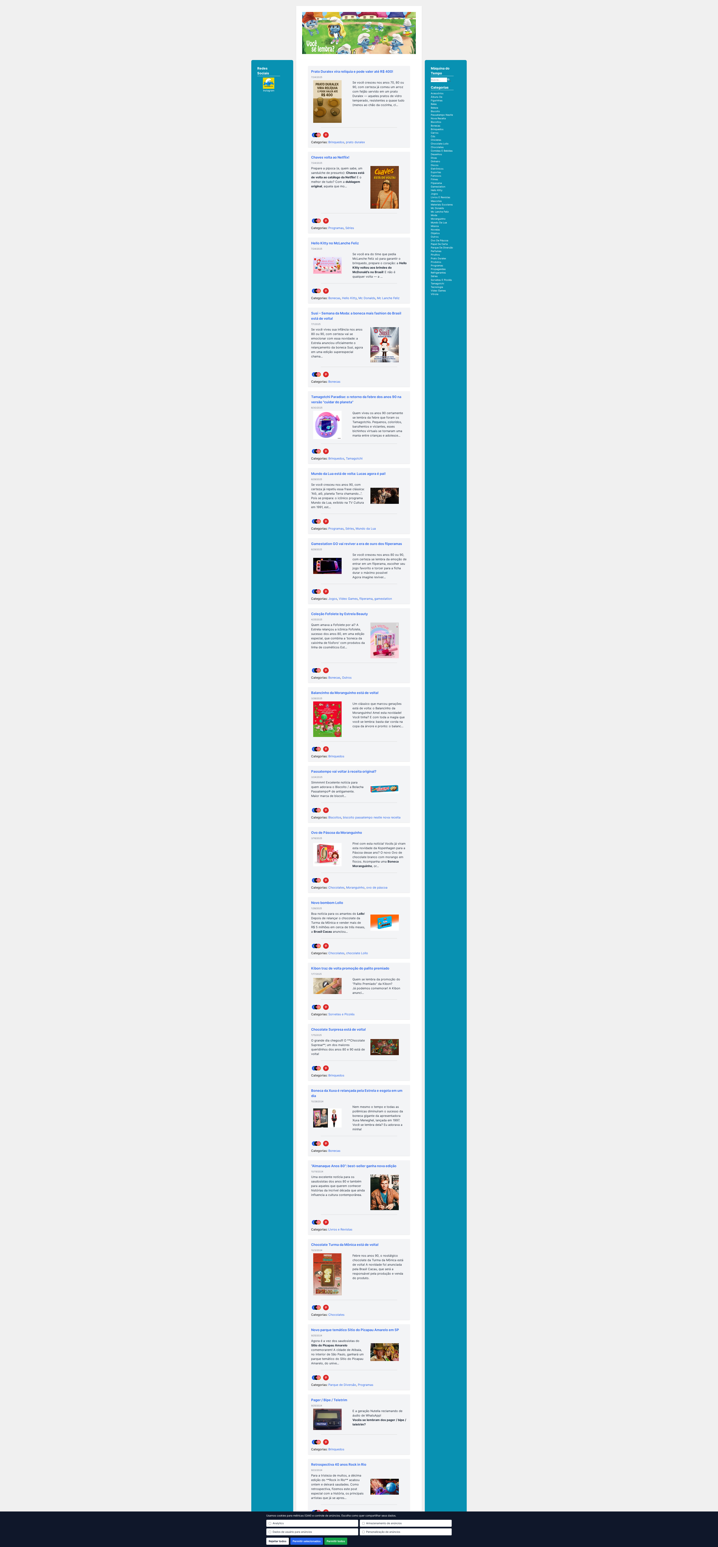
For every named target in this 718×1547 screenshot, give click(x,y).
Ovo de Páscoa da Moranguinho (336, 833)
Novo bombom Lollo (327, 903)
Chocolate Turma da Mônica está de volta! (345, 1245)
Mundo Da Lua (439, 222)
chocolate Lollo (357, 953)
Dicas (434, 157)
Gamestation (438, 186)
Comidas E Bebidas (442, 150)
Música (435, 226)
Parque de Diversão (342, 1385)
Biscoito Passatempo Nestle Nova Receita (442, 115)
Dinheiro (435, 161)
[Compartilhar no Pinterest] (326, 135)
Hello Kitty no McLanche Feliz (335, 243)
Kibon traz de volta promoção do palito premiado (350, 968)
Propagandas (438, 269)
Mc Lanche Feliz (388, 298)
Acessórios (437, 93)
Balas (434, 104)
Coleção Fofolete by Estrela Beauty (339, 614)
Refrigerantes (438, 272)
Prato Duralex (438, 258)
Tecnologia (437, 287)
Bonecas (334, 298)
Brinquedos (336, 142)
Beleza (434, 107)
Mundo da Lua (366, 528)
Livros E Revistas (440, 197)
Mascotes (436, 201)
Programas (336, 228)
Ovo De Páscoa (439, 240)
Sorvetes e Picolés (341, 1014)
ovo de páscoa (376, 887)
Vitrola (434, 294)
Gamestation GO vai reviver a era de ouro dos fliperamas (356, 544)
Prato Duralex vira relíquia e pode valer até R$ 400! (352, 71)
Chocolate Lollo (440, 143)
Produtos (436, 262)
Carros (434, 132)
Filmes (434, 179)
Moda (434, 215)
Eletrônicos (437, 168)
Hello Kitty (349, 298)
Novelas (435, 229)
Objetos (435, 233)
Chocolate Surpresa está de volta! (338, 1029)
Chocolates (336, 887)
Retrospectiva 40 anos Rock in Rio (338, 1464)
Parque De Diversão (442, 247)
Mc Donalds (366, 298)
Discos (434, 165)
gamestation (383, 598)
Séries (349, 228)
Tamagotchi (354, 458)
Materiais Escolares (442, 204)
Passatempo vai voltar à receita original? (343, 771)
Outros (347, 677)
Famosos (436, 175)
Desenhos (436, 154)
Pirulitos (435, 254)
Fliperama (436, 183)
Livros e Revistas (340, 1229)
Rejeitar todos (277, 1541)
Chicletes (436, 140)
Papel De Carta (439, 244)
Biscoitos (334, 817)
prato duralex (355, 142)
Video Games (348, 598)
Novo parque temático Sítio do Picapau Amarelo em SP (355, 1330)
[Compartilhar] (316, 135)
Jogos (332, 598)
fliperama (366, 598)
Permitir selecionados (307, 1541)
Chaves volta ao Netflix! (330, 157)
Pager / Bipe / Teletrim (329, 1400)
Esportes (436, 172)
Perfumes (436, 251)
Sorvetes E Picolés (441, 280)
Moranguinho (355, 887)
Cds (433, 136)
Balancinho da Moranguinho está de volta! (345, 693)
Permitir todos (336, 1541)
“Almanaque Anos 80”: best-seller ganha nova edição (353, 1166)
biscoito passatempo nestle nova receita (372, 817)
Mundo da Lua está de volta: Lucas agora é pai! (348, 474)
